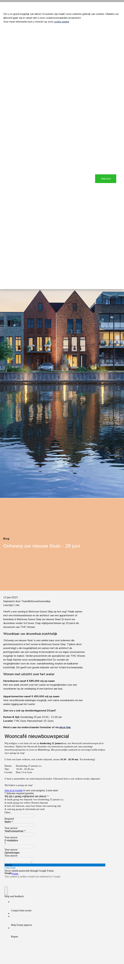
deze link (65, 727)
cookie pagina (61, 22)
